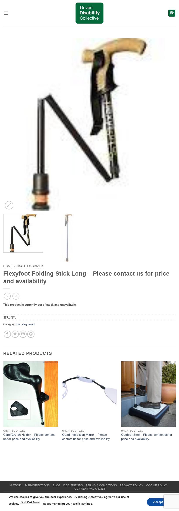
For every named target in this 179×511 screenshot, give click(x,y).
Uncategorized (30, 266)
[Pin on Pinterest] (30, 334)
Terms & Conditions (101, 485)
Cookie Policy (157, 485)
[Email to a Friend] (23, 334)
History (16, 485)
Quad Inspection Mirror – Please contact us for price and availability (86, 437)
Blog (56, 485)
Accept (158, 502)
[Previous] (12, 124)
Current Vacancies (89, 488)
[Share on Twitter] (15, 334)
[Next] (167, 124)
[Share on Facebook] (7, 334)
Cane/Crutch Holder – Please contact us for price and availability (29, 437)
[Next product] (7, 296)
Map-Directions (37, 485)
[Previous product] (15, 296)
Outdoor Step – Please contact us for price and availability (146, 437)
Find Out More (30, 502)
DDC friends (73, 485)
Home (7, 266)
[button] (6, 13)
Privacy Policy (131, 485)
